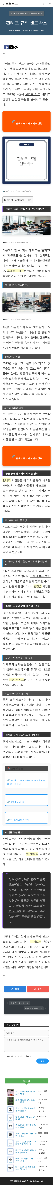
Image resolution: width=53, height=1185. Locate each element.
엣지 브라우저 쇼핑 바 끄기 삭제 (25, 1092)
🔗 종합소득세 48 (15, 802)
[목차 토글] (28, 200)
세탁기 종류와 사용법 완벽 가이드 (26, 1134)
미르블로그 (10, 3)
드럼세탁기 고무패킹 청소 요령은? (25, 1126)
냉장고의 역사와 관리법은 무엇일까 (25, 1109)
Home (12, 13)
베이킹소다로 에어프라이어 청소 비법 (25, 1168)
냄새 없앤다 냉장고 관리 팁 (25, 1118)
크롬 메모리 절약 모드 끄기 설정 (25, 1101)
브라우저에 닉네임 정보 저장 (20, 1056)
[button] (42, 3)
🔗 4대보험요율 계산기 (18, 819)
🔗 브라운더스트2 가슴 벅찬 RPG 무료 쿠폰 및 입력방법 (26, 782)
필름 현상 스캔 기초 (33, 1008)
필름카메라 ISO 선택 (19, 1003)
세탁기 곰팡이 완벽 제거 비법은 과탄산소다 (26, 1143)
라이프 (20, 13)
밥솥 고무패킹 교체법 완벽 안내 (24, 1159)
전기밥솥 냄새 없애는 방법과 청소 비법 (26, 1151)
